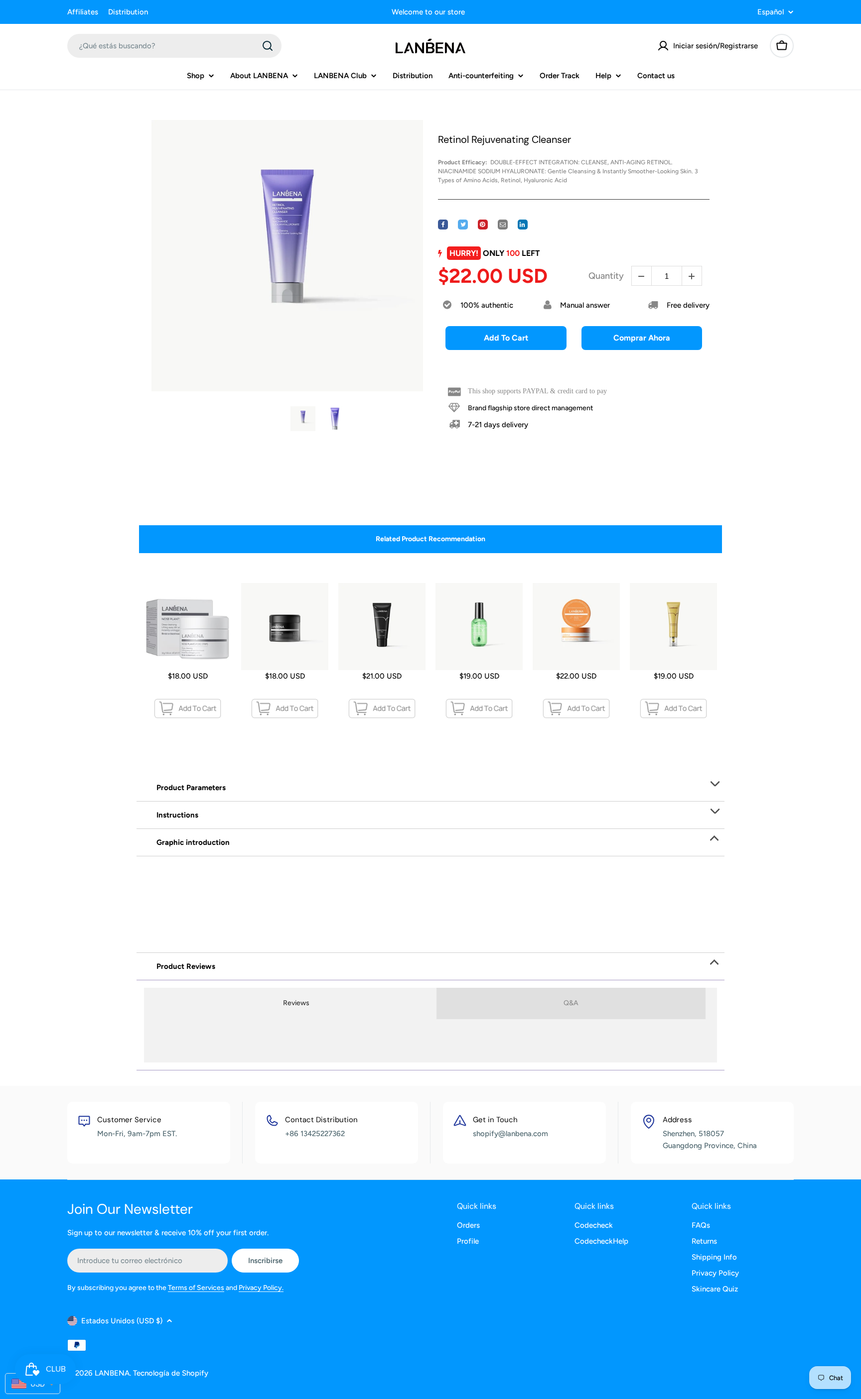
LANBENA (112, 1373)
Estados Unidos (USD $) (121, 1320)
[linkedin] (523, 225)
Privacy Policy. (261, 1287)
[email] (503, 225)
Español (770, 12)
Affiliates (82, 11)
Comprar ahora (641, 338)
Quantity (606, 275)
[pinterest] (483, 225)
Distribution (128, 11)
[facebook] (443, 225)
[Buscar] (268, 46)
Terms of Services (196, 1287)
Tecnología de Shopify (170, 1373)
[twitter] (463, 225)
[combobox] (174, 46)
